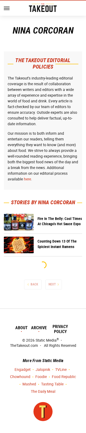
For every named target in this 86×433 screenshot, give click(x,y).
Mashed (29, 384)
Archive (39, 327)
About (21, 327)
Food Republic (64, 376)
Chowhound (20, 376)
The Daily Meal (43, 391)
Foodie (41, 376)
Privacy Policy (60, 329)
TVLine (61, 369)
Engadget (23, 369)
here (27, 179)
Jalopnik (43, 369)
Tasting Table (52, 384)
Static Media (46, 340)
